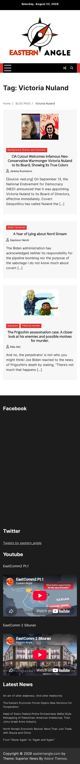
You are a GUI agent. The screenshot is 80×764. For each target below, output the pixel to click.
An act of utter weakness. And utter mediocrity (32, 695)
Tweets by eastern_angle (22, 543)
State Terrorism (16, 227)
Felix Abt (15, 346)
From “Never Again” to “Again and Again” (29, 739)
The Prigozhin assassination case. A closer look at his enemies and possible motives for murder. (40, 336)
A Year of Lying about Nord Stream (40, 234)
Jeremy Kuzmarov (21, 171)
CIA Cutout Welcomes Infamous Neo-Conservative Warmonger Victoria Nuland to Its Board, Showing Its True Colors (40, 160)
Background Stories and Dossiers (27, 150)
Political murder (31, 325)
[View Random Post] (65, 68)
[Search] (72, 68)
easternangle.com (47, 753)
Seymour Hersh (19, 240)
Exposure (13, 325)
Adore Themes (55, 758)
